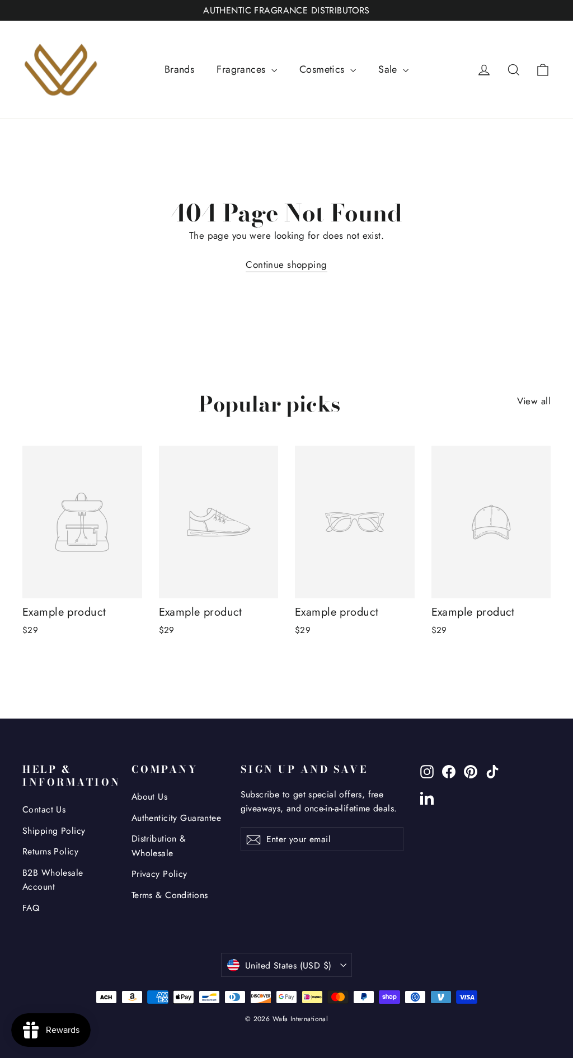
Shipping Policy (53, 830)
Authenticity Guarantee (176, 817)
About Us (149, 796)
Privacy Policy (159, 873)
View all (534, 401)
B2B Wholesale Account (52, 879)
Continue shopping (286, 264)
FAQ (30, 907)
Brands (180, 69)
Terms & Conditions (169, 895)
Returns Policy (50, 851)
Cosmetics (323, 69)
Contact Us (43, 809)
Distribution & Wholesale (158, 845)
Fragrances (243, 69)
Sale (389, 69)
